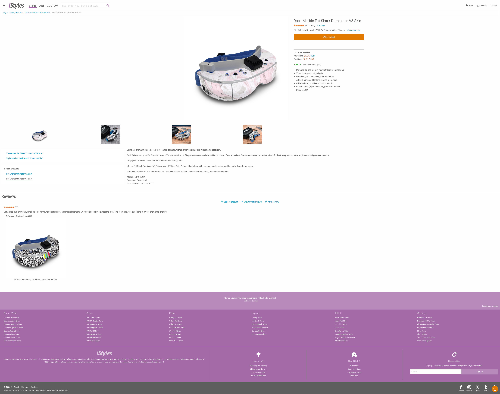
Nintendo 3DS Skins (424, 318)
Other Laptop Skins (259, 334)
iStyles (5, 13)
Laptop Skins (257, 318)
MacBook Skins (258, 321)
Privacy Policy (50, 390)
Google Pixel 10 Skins (177, 328)
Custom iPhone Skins (12, 338)
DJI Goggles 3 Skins (94, 324)
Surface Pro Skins (258, 331)
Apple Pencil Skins (342, 318)
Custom (52, 5)
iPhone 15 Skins (175, 331)
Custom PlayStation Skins (13, 328)
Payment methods (258, 372)
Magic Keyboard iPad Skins (345, 338)
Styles (16, 5)
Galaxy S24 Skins (175, 318)
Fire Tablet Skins (341, 324)
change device (353, 30)
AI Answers (354, 366)
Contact (34, 387)
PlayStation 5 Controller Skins (428, 324)
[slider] (299, 25)
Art (41, 5)
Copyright (43, 390)
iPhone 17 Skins (175, 338)
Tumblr (486, 390)
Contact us (354, 376)
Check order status (354, 372)
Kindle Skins (339, 328)
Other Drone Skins (93, 341)
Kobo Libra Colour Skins (344, 334)
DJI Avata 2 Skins (93, 318)
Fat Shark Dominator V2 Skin (19, 174)
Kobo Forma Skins (342, 331)
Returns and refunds (258, 376)
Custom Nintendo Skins (13, 324)
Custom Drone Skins (11, 318)
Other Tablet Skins (341, 341)
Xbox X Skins (422, 334)
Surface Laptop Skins (260, 328)
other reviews (253, 202)
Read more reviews (490, 306)
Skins (33, 5)
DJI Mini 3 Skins (92, 331)
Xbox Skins (421, 331)
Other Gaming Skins (424, 341)
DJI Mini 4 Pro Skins (94, 334)
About (16, 387)
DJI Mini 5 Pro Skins (94, 338)
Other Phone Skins (176, 341)
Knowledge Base (354, 369)
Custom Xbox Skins (11, 334)
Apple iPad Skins (341, 321)
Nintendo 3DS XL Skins (426, 321)
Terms (37, 390)
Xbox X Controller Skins (426, 338)
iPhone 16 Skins (175, 334)
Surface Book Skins (259, 324)
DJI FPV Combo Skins (95, 321)
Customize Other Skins (12, 341)
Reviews (24, 387)
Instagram (469, 390)
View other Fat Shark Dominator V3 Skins (24, 153)
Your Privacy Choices (62, 390)
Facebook (461, 390)
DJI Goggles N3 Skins (95, 328)
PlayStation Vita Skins (425, 328)
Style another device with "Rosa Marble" (24, 158)
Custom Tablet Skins (11, 331)
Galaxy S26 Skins (175, 324)
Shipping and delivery (258, 369)
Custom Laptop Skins (12, 321)
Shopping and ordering (258, 366)
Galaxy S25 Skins (175, 321)
